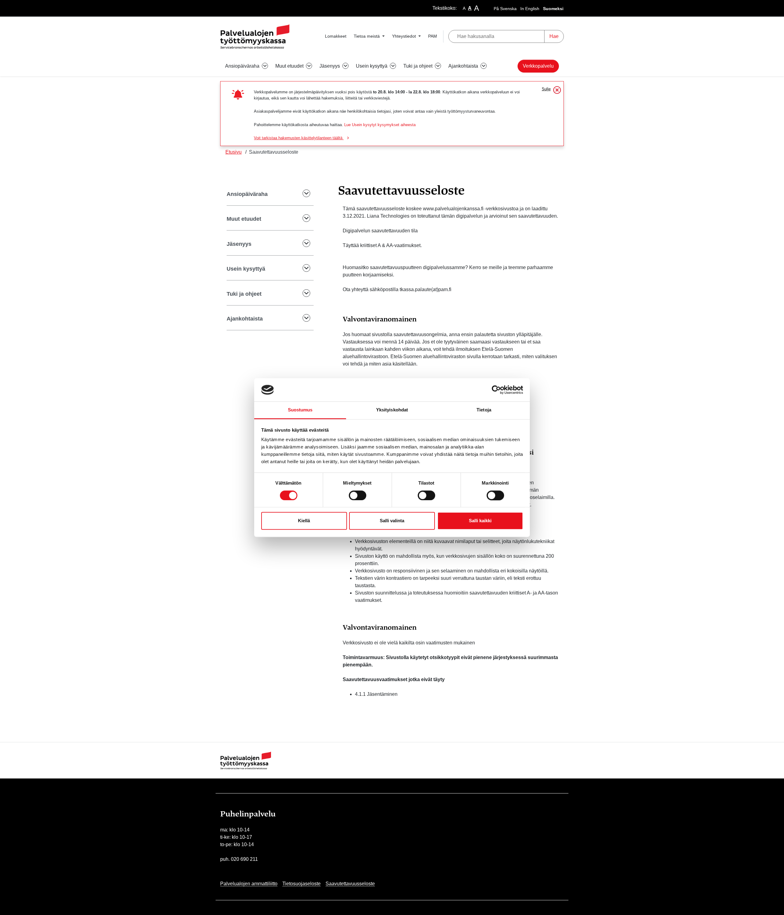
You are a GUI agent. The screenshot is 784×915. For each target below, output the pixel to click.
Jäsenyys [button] (330, 66)
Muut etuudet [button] (290, 66)
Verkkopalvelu (538, 66)
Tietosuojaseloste (301, 883)
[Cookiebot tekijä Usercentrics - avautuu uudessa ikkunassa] (496, 389)
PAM (432, 36)
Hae (554, 36)
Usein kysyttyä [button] (372, 66)
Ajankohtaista (245, 319)
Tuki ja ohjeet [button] (418, 66)
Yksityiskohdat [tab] (392, 410)
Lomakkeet (335, 36)
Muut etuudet (244, 219)
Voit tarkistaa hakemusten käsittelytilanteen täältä (299, 138)
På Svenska (505, 8)
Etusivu (233, 152)
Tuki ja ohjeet (244, 294)
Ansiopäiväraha (247, 194)
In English (529, 8)
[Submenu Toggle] (302, 194)
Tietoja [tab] (484, 410)
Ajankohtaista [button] (463, 66)
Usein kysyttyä (246, 269)
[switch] (357, 495)
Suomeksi (553, 8)
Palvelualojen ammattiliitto (248, 883)
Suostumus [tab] (300, 410)
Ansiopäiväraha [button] (243, 66)
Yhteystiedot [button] (404, 36)
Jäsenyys (239, 244)
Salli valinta (392, 520)
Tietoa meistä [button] (367, 36)
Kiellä (304, 520)
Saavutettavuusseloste (350, 883)
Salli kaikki (480, 520)
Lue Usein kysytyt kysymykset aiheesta (380, 124)
